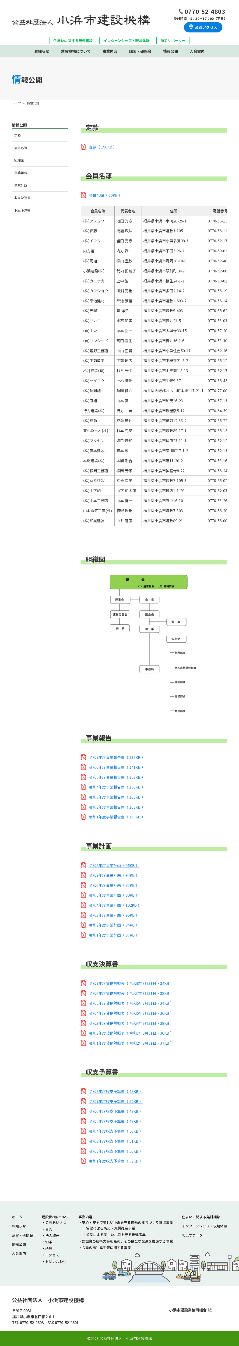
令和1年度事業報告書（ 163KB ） (117, 817)
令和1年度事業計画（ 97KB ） (114, 935)
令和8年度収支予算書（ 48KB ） (116, 1091)
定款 (17, 135)
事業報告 (20, 172)
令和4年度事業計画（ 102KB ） (115, 905)
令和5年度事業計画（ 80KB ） (114, 895)
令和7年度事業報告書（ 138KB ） (117, 757)
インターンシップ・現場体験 (127, 40)
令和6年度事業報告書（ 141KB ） (117, 767)
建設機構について (76, 51)
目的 (48, 1228)
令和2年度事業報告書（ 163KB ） (117, 807)
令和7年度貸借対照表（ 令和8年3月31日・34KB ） (131, 983)
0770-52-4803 (205, 11)
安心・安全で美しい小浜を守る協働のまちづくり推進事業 (127, 1222)
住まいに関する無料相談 (73, 40)
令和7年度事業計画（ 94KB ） (114, 875)
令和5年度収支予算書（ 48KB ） (116, 1121)
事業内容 (109, 51)
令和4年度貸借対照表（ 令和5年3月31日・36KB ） (131, 1013)
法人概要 (52, 1235)
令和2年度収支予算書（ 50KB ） (116, 1151)
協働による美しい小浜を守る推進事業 (116, 1234)
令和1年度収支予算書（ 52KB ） (116, 1161)
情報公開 (170, 51)
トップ (16, 103)
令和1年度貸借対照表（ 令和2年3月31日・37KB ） (131, 1043)
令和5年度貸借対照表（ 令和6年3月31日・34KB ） (131, 1003)
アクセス (52, 1254)
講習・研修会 (140, 51)
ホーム (17, 1216)
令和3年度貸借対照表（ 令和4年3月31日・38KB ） (131, 1023)
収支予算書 (22, 210)
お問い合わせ (55, 1261)
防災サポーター (173, 40)
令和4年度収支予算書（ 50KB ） (116, 1131)
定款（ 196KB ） (103, 147)
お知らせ (41, 51)
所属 (48, 1248)
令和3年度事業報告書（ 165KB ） (117, 797)
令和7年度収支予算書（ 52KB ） (116, 1101)
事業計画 (20, 185)
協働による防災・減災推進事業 (110, 1228)
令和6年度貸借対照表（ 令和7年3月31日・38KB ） (131, 993)
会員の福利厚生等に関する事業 (106, 1247)
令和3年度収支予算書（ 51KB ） (116, 1141)
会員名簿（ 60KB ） (105, 195)
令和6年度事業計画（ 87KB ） (114, 885)
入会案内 (197, 51)
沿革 (48, 1241)
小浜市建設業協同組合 (188, 1310)
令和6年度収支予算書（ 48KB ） (116, 1111)
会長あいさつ (55, 1222)
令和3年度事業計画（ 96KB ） (114, 915)
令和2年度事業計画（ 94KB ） (114, 925)
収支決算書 (22, 197)
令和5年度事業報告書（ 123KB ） (117, 777)
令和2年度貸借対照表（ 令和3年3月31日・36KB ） (131, 1033)
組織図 (19, 160)
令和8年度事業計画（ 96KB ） (114, 865)
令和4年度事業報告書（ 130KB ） (117, 787)
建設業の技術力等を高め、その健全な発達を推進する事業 (127, 1241)
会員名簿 (20, 147)
